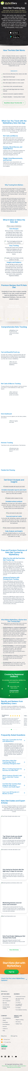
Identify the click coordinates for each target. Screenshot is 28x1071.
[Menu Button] (25, 3)
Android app (5, 998)
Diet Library (18, 1021)
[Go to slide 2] (13, 729)
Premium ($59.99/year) (8, 581)
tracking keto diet (17, 208)
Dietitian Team (19, 1023)
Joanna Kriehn (14, 691)
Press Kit (5, 1026)
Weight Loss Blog (19, 1019)
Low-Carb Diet (6, 1004)
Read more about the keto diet (13, 103)
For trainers (18, 1002)
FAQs (4, 1030)
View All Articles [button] (14, 950)
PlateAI (4, 1020)
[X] (12, 1056)
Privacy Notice (5, 1065)
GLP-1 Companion (6, 1000)
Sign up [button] (11, 972)
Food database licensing (21, 1009)
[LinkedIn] (5, 1056)
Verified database (7, 627)
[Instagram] (8, 1056)
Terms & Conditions (13, 1065)
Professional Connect (20, 996)
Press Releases (6, 1024)
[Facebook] (1, 1056)
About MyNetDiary (7, 1018)
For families (18, 1007)
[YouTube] (16, 1056)
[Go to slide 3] (14, 729)
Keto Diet (5, 1002)
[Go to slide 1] (11, 729)
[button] (14, 32)
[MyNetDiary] (9, 3)
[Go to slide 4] (16, 729)
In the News (5, 1022)
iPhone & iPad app (7, 996)
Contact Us (5, 1028)
